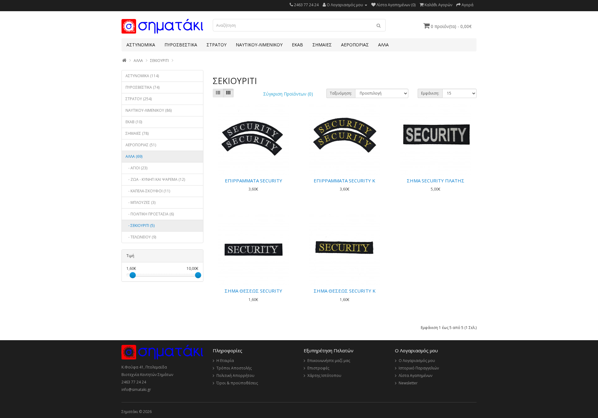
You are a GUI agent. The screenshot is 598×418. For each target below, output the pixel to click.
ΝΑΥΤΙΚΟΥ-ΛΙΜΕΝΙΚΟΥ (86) (149, 110)
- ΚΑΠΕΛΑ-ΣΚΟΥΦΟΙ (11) (148, 191)
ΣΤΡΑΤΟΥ (216, 45)
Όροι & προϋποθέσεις (237, 383)
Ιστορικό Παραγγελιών (419, 368)
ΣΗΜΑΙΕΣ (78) (137, 133)
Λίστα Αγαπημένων (415, 375)
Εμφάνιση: (430, 93)
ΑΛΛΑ (383, 45)
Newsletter (408, 383)
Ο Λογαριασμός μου (417, 360)
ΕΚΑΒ (297, 45)
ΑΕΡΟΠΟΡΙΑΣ (355, 45)
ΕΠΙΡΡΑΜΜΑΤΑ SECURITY (253, 180)
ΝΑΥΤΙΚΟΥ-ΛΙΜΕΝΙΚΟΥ (259, 45)
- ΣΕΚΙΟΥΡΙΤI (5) (140, 225)
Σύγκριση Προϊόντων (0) (288, 94)
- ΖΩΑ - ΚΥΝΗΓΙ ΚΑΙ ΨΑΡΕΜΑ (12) (155, 179)
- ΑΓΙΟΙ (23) (136, 168)
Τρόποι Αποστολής (234, 368)
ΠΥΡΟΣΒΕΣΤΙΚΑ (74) (142, 87)
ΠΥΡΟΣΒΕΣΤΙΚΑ (180, 45)
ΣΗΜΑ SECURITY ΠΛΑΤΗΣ (435, 180)
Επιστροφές (318, 368)
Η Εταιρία (225, 360)
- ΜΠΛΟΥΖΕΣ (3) (140, 202)
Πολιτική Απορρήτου (235, 375)
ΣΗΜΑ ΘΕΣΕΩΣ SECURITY (253, 291)
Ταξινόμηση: (341, 93)
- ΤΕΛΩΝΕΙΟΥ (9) (141, 237)
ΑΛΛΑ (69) (134, 156)
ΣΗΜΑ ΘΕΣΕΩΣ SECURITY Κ (345, 291)
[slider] (133, 275)
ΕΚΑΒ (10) (134, 121)
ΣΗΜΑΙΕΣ (322, 45)
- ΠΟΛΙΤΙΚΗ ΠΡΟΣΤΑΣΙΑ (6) (150, 214)
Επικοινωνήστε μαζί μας (328, 360)
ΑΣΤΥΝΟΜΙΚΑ (140, 45)
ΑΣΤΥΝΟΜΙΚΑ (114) (142, 75)
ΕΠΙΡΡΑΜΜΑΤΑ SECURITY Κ (344, 180)
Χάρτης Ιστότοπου (324, 375)
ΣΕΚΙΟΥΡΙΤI (159, 60)
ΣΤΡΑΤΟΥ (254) (139, 98)
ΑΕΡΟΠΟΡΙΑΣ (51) (141, 145)
